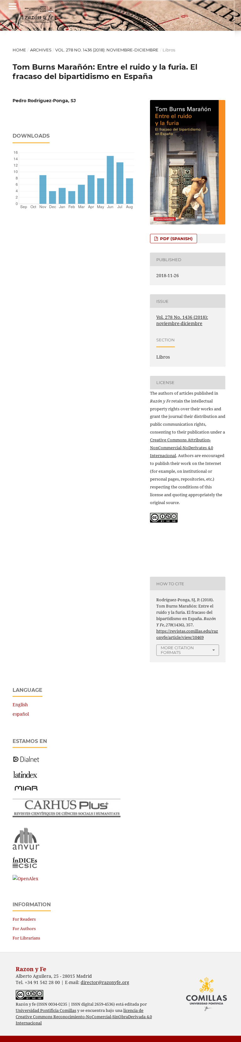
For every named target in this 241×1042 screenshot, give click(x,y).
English (20, 705)
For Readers (24, 919)
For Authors (24, 928)
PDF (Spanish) (176, 238)
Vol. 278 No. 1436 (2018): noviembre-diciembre (106, 49)
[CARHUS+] (66, 815)
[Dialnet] (26, 762)
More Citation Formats (177, 650)
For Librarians (26, 938)
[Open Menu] (12, 6)
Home (19, 49)
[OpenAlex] (25, 878)
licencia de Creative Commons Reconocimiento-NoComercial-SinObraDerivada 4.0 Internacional (84, 1017)
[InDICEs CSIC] (25, 866)
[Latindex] (26, 776)
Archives (40, 49)
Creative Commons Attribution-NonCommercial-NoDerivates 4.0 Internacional (181, 447)
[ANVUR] (26, 848)
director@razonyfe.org (105, 982)
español (21, 714)
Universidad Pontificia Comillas (46, 1010)
